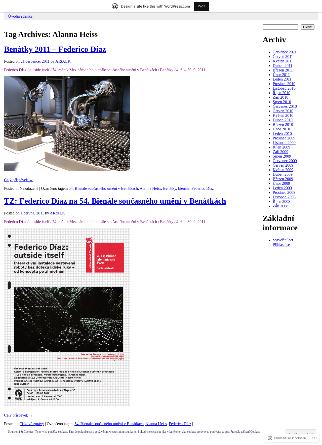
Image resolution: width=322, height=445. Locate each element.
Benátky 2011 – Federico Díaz (55, 49)
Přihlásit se (281, 244)
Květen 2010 (283, 115)
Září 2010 (280, 97)
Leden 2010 (282, 133)
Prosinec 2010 (284, 84)
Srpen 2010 (282, 102)
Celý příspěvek (18, 180)
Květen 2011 (283, 61)
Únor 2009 (281, 183)
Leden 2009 (282, 188)
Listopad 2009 (284, 142)
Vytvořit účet (283, 240)
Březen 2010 (283, 124)
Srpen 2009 (282, 156)
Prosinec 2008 (284, 192)
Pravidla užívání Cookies (245, 431)
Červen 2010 (283, 111)
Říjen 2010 (281, 93)
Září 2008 (280, 206)
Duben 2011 (282, 65)
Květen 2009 (283, 170)
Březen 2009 (283, 179)
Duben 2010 (283, 120)
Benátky (169, 188)
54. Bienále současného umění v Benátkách (103, 188)
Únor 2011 (281, 74)
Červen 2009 (283, 165)
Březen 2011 (283, 70)
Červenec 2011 (285, 52)
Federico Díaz (202, 188)
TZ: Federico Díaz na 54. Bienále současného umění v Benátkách (115, 200)
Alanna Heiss (150, 188)
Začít (201, 6)
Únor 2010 (281, 129)
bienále (183, 188)
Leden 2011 (282, 79)
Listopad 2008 (284, 197)
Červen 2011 (283, 56)
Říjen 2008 (281, 201)
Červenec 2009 (285, 161)
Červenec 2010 (285, 106)
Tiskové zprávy (32, 424)
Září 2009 (280, 152)
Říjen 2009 (281, 147)
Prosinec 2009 (284, 138)
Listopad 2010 (284, 88)
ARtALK (63, 61)
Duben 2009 (283, 174)
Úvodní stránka (20, 16)
